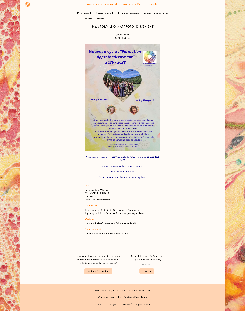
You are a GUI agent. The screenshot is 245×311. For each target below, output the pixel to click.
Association (136, 12)
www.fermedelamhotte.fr (97, 199)
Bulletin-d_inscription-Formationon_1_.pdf (106, 233)
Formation (123, 12)
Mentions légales (110, 304)
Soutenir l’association (98, 271)
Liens (165, 12)
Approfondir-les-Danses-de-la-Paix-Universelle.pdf (110, 223)
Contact (147, 12)
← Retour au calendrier (94, 18)
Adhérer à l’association (135, 297)
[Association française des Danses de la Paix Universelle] (27, 6)
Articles (157, 12)
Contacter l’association (109, 297)
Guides (99, 12)
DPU (79, 12)
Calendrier (89, 12)
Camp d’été (111, 12)
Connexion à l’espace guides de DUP (135, 304)
